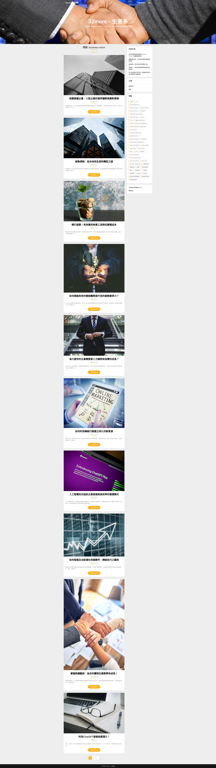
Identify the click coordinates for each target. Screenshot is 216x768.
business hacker (134, 108)
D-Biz (131, 120)
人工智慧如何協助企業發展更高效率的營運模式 (94, 494)
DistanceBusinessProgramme (138, 126)
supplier (142, 151)
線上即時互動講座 (134, 176)
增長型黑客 (145, 167)
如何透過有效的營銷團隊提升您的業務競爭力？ (94, 295)
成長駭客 (132, 173)
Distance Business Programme (138, 123)
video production (134, 154)
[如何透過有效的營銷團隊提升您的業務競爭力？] (94, 268)
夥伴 (131, 170)
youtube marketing (135, 164)
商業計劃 (132, 167)
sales (131, 151)
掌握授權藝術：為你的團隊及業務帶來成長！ (94, 673)
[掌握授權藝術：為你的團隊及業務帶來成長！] (94, 624)
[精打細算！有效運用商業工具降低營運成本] (94, 201)
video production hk (135, 157)
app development (134, 104)
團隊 (138, 167)
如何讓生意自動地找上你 (135, 187)
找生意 (139, 173)
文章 (149, 3)
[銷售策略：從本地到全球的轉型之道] (94, 138)
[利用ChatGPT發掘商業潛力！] (94, 713)
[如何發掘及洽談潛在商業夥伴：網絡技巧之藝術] (94, 535)
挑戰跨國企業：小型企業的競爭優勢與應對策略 (94, 98)
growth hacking (134, 139)
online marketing (134, 145)
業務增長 (131, 86)
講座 (130, 89)
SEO (136, 151)
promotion (141, 148)
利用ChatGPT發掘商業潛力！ (94, 736)
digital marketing (139, 120)
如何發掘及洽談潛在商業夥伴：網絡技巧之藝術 (94, 559)
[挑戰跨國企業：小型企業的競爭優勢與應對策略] (94, 75)
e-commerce (133, 129)
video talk (144, 161)
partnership (133, 148)
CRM (142, 117)
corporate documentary (136, 114)
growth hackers (134, 136)
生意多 (145, 173)
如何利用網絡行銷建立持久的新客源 (94, 431)
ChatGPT (143, 111)
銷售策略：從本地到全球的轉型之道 (94, 161)
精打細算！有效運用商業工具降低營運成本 (94, 224)
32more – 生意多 (72, 3)
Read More (94, 112)
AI (137, 101)
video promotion (134, 161)
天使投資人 (138, 170)
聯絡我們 (131, 190)
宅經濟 (145, 170)
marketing (143, 139)
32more (132, 101)
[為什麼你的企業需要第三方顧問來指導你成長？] (94, 335)
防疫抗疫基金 (133, 179)
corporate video (134, 117)
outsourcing (144, 145)
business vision (134, 111)
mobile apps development (137, 142)
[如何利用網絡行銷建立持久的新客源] (94, 403)
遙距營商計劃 (145, 176)
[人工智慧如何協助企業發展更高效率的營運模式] (94, 471)
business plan (144, 108)
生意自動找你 (141, 3)
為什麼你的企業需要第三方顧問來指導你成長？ (94, 359)
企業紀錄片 (146, 164)
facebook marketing (135, 133)
